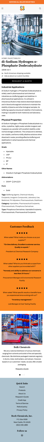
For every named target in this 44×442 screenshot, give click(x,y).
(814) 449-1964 (22, 425)
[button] (20, 374)
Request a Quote (22, 81)
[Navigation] (2, 8)
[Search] (40, 8)
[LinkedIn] (22, 435)
